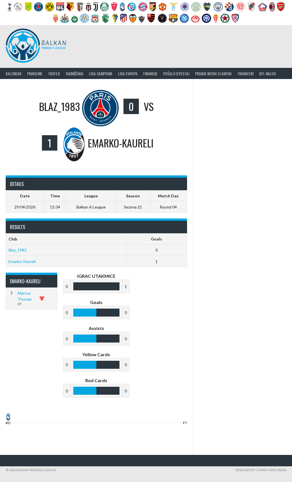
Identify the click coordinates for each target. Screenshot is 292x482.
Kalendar (13, 73)
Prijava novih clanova (213, 73)
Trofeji (54, 73)
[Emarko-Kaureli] (8, 418)
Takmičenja (74, 73)
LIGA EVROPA (127, 73)
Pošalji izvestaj (176, 73)
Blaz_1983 (18, 250)
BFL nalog (267, 73)
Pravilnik (34, 73)
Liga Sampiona (100, 73)
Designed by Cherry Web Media (260, 470)
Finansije (150, 73)
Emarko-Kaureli (22, 261)
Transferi (245, 73)
